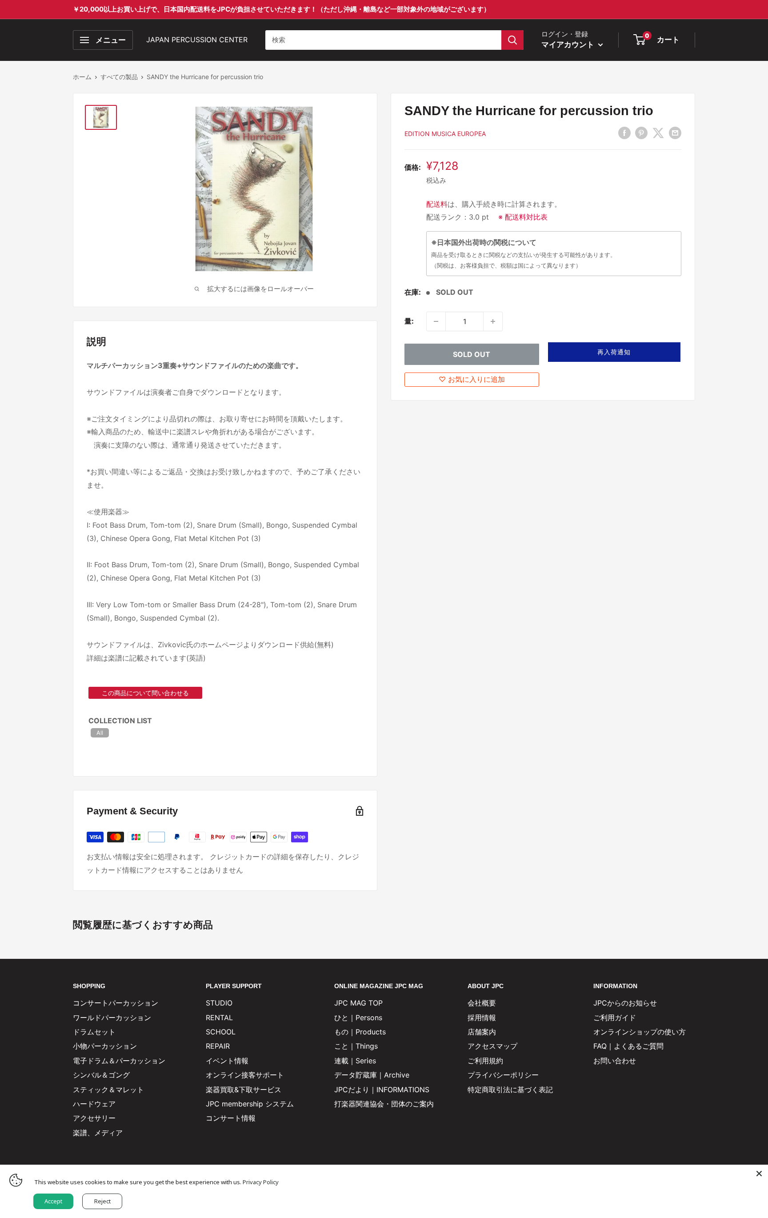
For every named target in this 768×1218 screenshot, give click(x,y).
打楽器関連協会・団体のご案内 (384, 1103)
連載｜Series (355, 1060)
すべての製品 (119, 76)
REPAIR (218, 1046)
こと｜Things (356, 1046)
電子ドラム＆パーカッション (119, 1060)
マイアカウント (568, 44)
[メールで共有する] (675, 133)
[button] (614, 352)
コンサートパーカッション (115, 1002)
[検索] (512, 40)
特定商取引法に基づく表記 (510, 1089)
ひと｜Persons (358, 1017)
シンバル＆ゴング (101, 1074)
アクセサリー (94, 1118)
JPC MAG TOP (358, 1002)
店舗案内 (482, 1031)
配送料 (437, 204)
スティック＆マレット (108, 1089)
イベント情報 (227, 1060)
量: (409, 321)
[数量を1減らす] (436, 321)
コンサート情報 (231, 1118)
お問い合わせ (614, 1060)
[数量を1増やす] (493, 321)
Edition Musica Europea (445, 133)
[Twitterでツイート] (658, 133)
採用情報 (482, 1017)
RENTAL (219, 1017)
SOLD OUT (471, 354)
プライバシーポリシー (503, 1074)
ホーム (82, 76)
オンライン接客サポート (245, 1074)
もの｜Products (360, 1031)
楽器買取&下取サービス (243, 1089)
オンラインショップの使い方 (639, 1031)
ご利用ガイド (614, 1017)
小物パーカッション (105, 1046)
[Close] (759, 1173)
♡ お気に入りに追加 (472, 379)
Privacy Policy (261, 1182)
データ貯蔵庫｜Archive (371, 1074)
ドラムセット (94, 1031)
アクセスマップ (492, 1046)
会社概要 (482, 1002)
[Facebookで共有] (624, 133)
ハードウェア (94, 1103)
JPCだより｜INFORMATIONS (381, 1089)
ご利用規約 (485, 1060)
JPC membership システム (250, 1103)
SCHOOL (221, 1031)
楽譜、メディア (98, 1132)
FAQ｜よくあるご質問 (628, 1046)
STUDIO (219, 1002)
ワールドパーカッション (112, 1017)
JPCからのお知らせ (625, 1002)
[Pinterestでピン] (641, 133)
